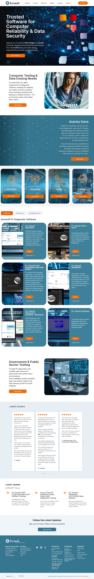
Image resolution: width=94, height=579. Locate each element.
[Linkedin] (41, 547)
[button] (10, 441)
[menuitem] (27, 3)
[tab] (7, 213)
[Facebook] (37, 547)
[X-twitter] (45, 547)
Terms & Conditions (83, 576)
